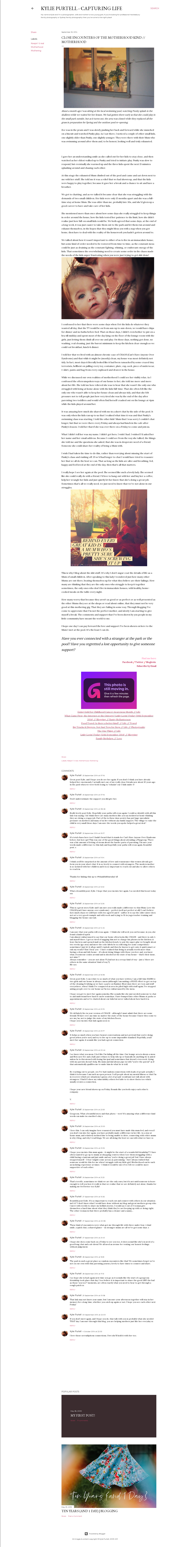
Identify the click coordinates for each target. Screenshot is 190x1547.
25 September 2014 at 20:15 (93, 1009)
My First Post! (83, 1415)
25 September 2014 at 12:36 (93, 904)
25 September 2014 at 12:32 (93, 887)
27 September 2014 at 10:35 (93, 1197)
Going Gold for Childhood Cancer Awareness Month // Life (108, 711)
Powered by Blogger (97, 1534)
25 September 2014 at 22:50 (93, 1110)
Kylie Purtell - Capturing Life (81, 8)
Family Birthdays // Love (109, 738)
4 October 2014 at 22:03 (92, 1331)
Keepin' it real (37, 43)
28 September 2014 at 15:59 (93, 1257)
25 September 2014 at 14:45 (93, 928)
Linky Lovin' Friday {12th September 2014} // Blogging (109, 734)
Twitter (139, 662)
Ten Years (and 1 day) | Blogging (89, 1511)
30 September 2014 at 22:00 (94, 1315)
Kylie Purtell (75, 775)
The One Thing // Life (109, 730)
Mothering (36, 50)
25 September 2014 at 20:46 (93, 1050)
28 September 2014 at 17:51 (93, 1274)
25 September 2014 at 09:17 (93, 833)
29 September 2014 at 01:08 (93, 1295)
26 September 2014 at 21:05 (93, 1148)
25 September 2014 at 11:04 (93, 857)
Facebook (127, 662)
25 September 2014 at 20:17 (93, 1031)
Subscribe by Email (146, 666)
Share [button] (33, 32)
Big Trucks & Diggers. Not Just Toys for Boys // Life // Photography (109, 727)
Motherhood (37, 47)
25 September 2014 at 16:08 (93, 975)
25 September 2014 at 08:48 (93, 809)
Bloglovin (151, 662)
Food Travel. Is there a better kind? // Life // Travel (109, 723)
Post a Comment (75, 1516)
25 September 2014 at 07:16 (93, 775)
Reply (72, 789)
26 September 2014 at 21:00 (93, 1126)
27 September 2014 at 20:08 (94, 1221)
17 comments (82, 1420)
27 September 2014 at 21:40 (93, 1238)
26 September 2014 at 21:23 (93, 1177)
